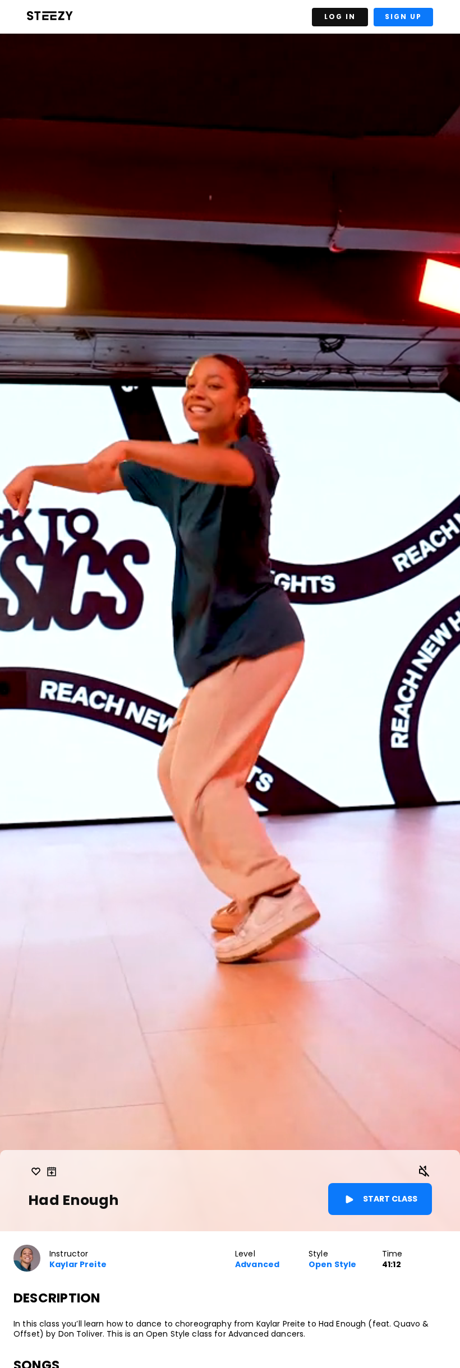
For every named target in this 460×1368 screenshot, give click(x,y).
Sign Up (403, 16)
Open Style (332, 1264)
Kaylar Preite (78, 1264)
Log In (340, 16)
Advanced (257, 1264)
